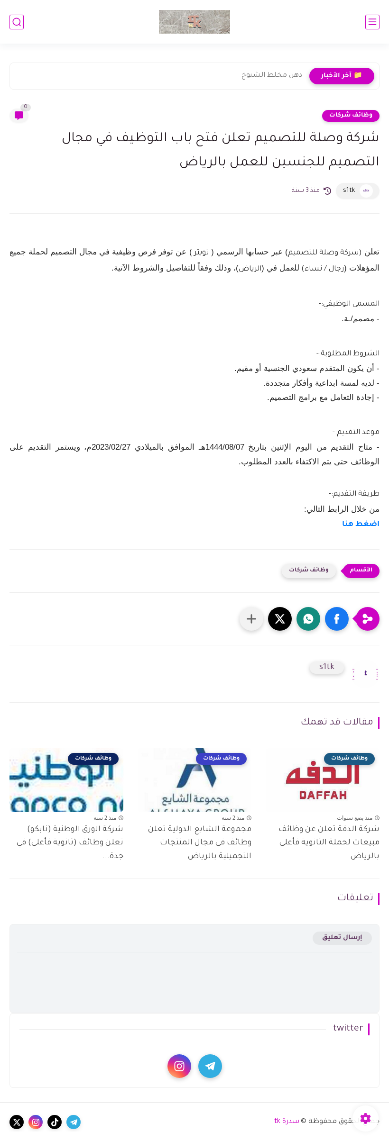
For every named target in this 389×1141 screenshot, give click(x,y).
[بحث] (16, 22)
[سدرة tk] (194, 22)
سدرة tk (286, 1122)
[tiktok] (54, 1122)
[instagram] (179, 1066)
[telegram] (210, 1066)
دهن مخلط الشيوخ (271, 76)
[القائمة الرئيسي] (372, 22)
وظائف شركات (350, 115)
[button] (337, 619)
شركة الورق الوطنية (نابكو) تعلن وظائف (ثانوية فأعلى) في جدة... (70, 843)
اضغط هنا (361, 525)
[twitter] (16, 1122)
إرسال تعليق (342, 938)
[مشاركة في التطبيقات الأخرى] (251, 619)
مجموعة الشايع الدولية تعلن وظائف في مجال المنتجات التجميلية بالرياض (199, 843)
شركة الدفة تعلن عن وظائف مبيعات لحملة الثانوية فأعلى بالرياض (329, 843)
